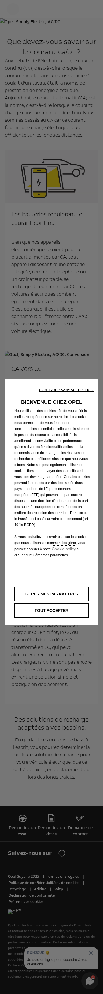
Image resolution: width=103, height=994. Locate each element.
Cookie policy (64, 549)
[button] (66, 390)
